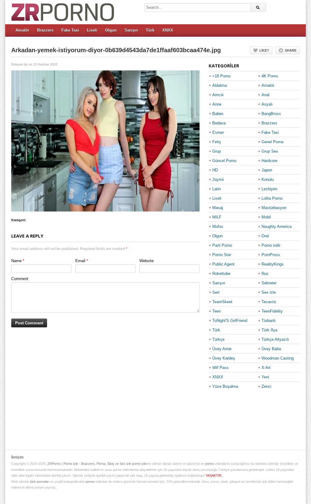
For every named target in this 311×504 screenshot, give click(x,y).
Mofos (217, 226)
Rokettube (221, 273)
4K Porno (269, 76)
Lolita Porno (271, 198)
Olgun (111, 30)
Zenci (266, 386)
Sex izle (268, 292)
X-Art (266, 367)
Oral (265, 236)
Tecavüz (268, 301)
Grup (216, 151)
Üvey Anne (221, 349)
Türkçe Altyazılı (275, 339)
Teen (216, 311)
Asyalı (267, 104)
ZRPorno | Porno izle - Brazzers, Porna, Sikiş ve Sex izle (89, 463)
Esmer (218, 132)
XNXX (167, 30)
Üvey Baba (271, 349)
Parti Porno (222, 245)
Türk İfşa (269, 330)
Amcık (218, 95)
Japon (266, 170)
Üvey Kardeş (223, 358)
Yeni (265, 377)
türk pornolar (39, 481)
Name (16, 261)
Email (80, 261)
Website (146, 261)
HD (215, 170)
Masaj (217, 207)
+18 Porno (221, 76)
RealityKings (272, 264)
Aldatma (219, 85)
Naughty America (276, 226)
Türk (150, 30)
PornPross (270, 254)
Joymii (218, 179)
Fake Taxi (70, 30)
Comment (19, 278)
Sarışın (131, 30)
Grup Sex (269, 151)
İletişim (17, 457)
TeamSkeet (222, 301)
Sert (216, 292)
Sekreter (268, 283)
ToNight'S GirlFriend (229, 320)
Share (290, 50)
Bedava (219, 123)
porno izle (139, 463)
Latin (216, 189)
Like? (264, 50)
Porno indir (270, 245)
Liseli (92, 30)
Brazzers (45, 30)
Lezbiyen (269, 189)
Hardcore (269, 160)
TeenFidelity (272, 311)
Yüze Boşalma (225, 386)
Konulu (267, 179)
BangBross (271, 113)
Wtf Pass (220, 367)
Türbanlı (268, 320)
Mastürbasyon (273, 207)
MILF (216, 217)
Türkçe (218, 339)
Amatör (22, 30)
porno (209, 463)
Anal (265, 95)
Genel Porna (272, 142)
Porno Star (221, 254)
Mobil (266, 217)
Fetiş (216, 142)
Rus (264, 273)
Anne (216, 104)
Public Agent (223, 264)
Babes (218, 113)
